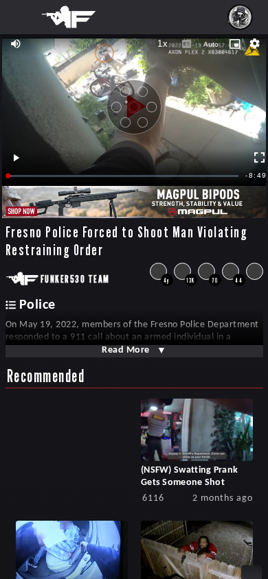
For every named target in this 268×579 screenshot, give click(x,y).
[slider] (123, 176)
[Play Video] (134, 101)
